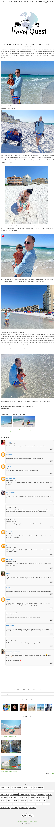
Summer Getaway (5, 408)
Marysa (8, 573)
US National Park (23, 807)
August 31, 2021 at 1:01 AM (11, 507)
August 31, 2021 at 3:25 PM (11, 575)
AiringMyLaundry (10, 442)
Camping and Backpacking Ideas (22, 791)
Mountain (3, 800)
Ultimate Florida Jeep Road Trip (8, 736)
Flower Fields (41, 794)
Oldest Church (23, 800)
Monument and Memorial (42, 797)
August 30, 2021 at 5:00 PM (11, 443)
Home (3, 1)
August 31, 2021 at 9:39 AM (11, 533)
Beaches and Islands (13, 406)
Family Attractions (24, 794)
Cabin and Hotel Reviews (6, 791)
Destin (19, 406)
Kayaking (32, 797)
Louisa (8, 587)
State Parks (46, 804)
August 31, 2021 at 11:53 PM (11, 600)
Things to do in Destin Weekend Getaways (7, 430)
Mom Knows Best (10, 478)
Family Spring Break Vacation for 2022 (18, 430)
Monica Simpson (10, 506)
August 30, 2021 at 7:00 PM (11, 455)
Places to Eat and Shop (18, 804)
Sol (7, 639)
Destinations (18, 1)
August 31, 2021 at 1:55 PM (11, 561)
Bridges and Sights (38, 787)
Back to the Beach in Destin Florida (30, 430)
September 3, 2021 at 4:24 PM (11, 652)
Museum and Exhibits (12, 800)
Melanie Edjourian (10, 532)
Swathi (8, 599)
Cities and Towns (5, 794)
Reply (51, 449)
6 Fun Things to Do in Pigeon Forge (9, 771)
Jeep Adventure (29, 406)
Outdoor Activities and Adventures (37, 800)
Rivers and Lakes (30, 804)
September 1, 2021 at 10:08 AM (11, 614)
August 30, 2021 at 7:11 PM (11, 468)
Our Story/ (20, 821)
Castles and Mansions (36, 791)
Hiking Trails (4, 797)
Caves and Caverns (48, 791)
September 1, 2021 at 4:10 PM (11, 640)
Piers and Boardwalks (6, 804)
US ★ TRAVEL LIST (28, 1)
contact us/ (26, 821)
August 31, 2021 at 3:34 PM (11, 588)
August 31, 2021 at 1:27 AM (11, 521)
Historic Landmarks (13, 797)
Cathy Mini (9, 454)
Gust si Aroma (9, 559)
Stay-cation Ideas (5, 807)
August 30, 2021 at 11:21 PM (11, 493)
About (10, 1)
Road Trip (39, 804)
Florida (23, 406)
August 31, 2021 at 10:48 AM (11, 547)
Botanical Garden (28, 787)
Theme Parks (14, 807)
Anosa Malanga (10, 625)
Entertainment (14, 794)
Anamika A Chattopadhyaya (13, 651)
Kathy (7, 545)
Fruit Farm (48, 794)
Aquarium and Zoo (5, 787)
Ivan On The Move (10, 492)
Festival (33, 794)
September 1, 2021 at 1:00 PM (11, 626)
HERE (53, 773)
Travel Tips (39, 1)
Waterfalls (32, 807)
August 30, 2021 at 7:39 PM (11, 480)
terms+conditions (33, 821)
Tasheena (8, 466)
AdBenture (5, 406)
